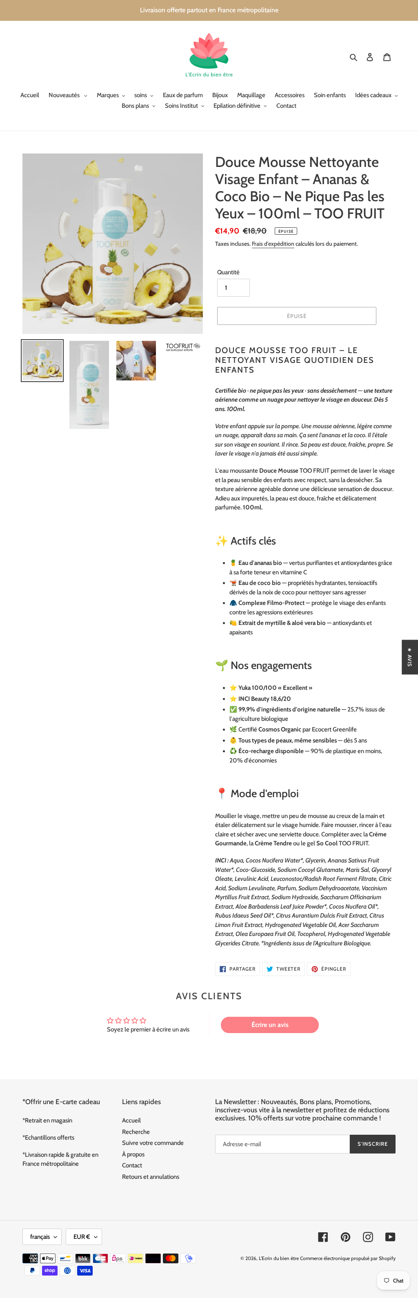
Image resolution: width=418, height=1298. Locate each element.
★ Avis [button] (410, 657)
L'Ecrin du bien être (279, 1258)
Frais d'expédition (273, 243)
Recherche (136, 1132)
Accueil (131, 1120)
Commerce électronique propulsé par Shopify (348, 1258)
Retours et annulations (150, 1176)
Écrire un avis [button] (270, 1025)
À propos (133, 1154)
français (40, 1236)
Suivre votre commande (153, 1143)
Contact (132, 1165)
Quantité (228, 272)
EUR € (81, 1236)
